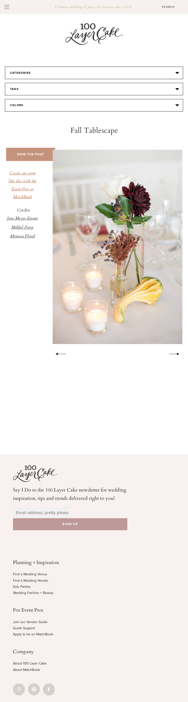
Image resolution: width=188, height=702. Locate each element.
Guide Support (24, 628)
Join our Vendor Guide (30, 622)
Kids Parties (22, 587)
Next (176, 353)
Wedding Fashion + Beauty (33, 593)
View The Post (30, 154)
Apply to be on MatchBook (33, 634)
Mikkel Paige (22, 227)
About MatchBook (26, 670)
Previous (58, 353)
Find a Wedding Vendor (30, 581)
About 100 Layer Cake (30, 663)
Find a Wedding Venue (30, 574)
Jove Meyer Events (22, 218)
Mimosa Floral (22, 236)
